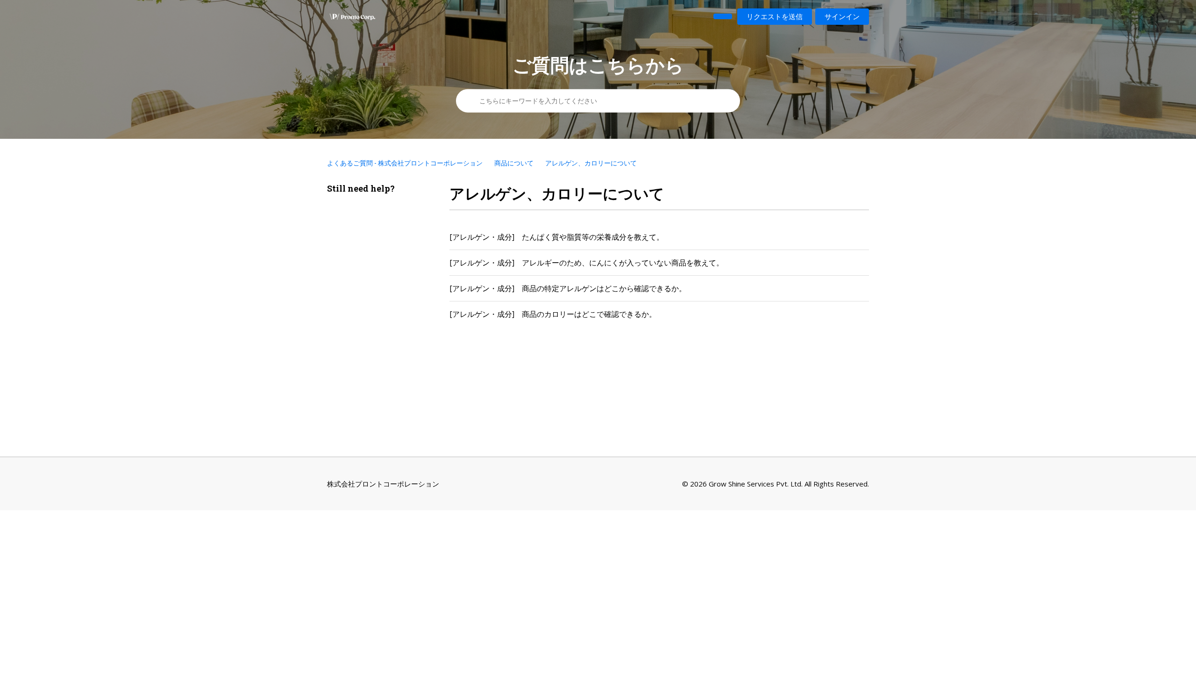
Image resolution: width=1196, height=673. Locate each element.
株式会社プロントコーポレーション (383, 483)
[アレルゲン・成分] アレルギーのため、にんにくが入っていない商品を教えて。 (586, 263)
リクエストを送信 (775, 16)
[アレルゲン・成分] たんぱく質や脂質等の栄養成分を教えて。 (556, 237)
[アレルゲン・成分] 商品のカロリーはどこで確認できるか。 (552, 314)
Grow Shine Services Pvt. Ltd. (756, 483)
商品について (514, 162)
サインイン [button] (842, 16)
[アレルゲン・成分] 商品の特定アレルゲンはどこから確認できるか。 (567, 288)
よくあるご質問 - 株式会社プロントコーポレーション (405, 162)
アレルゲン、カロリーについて (591, 162)
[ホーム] (352, 16)
